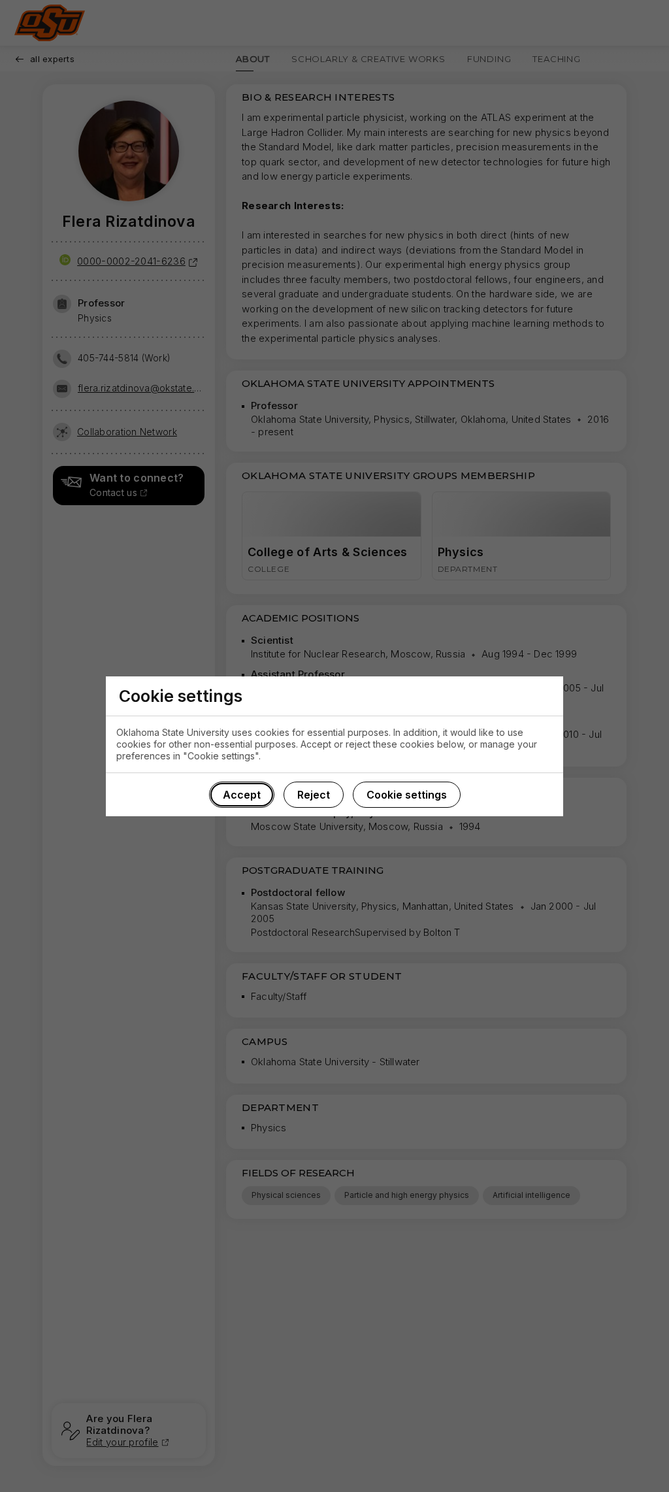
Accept (242, 794)
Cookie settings (407, 794)
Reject (313, 794)
